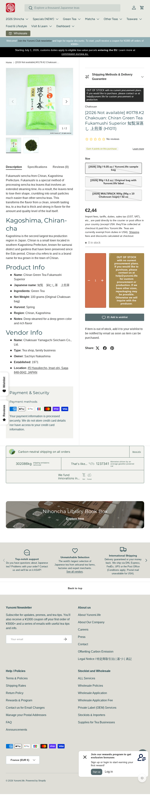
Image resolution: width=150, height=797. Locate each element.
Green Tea (69, 19)
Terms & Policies (17, 678)
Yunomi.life (19, 780)
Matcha (90, 19)
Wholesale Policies (90, 685)
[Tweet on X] (97, 348)
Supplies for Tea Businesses (96, 722)
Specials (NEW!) (43, 19)
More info (136, 452)
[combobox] (72, 8)
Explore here (75, 518)
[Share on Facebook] (104, 348)
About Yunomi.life (89, 614)
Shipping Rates (16, 685)
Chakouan (91, 106)
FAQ (9, 722)
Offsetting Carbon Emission (95, 651)
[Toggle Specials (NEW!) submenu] (57, 19)
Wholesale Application (92, 693)
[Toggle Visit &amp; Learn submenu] (50, 26)
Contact (83, 644)
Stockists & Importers (91, 715)
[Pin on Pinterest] (112, 348)
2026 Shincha (15, 19)
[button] (142, 8)
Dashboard (63, 26)
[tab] (14, 167)
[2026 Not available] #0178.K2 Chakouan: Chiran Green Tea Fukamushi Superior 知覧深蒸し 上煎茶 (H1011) (37, 62)
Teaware (132, 19)
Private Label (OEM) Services (97, 707)
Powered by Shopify (36, 780)
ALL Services (86, 678)
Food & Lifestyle (16, 26)
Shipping (134, 232)
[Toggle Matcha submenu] (98, 19)
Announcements (16, 729)
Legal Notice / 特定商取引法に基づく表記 (105, 658)
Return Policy (14, 693)
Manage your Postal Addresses (26, 715)
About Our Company (91, 622)
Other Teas (111, 19)
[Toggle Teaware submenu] (140, 19)
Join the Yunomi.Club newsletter (35, 40)
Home (9, 62)
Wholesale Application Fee (95, 700)
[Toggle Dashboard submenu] (73, 26)
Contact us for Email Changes (25, 707)
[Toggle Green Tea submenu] (79, 19)
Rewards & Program (19, 700)
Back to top (75, 588)
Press (81, 636)
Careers (83, 629)
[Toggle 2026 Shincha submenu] (27, 19)
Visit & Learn (39, 26)
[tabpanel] (39, 276)
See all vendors (74, 571)
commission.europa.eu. (75, 53)
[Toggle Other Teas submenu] (121, 19)
